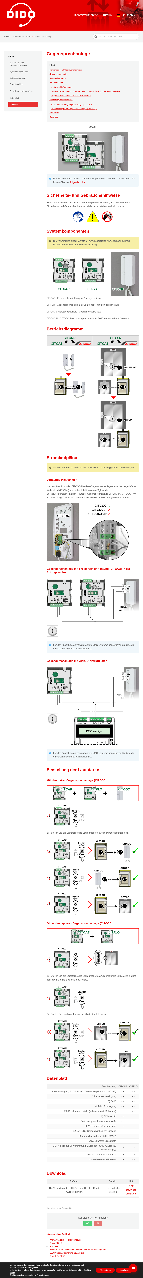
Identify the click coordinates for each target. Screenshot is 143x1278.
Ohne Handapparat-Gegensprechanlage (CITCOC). (74, 109)
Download (14, 104)
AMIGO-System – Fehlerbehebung (65, 1240)
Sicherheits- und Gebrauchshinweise (18, 64)
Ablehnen (124, 1270)
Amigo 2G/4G (56, 1243)
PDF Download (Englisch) (131, 1190)
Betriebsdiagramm (18, 78)
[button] (87, 1223)
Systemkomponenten (19, 72)
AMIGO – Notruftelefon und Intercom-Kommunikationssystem (78, 1249)
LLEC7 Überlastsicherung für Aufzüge (67, 1253)
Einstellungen (43, 1275)
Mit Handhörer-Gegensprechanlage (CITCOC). (71, 104)
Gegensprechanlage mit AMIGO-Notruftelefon (71, 95)
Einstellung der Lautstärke (21, 91)
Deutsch (127, 15)
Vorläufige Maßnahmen (61, 87)
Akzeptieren (105, 1270)
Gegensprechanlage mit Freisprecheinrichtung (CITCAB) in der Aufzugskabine (85, 91)
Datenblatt (14, 98)
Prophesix (54, 1246)
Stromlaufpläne (16, 84)
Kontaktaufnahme (86, 15)
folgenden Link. (78, 182)
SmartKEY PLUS (57, 1256)
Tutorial (107, 15)
